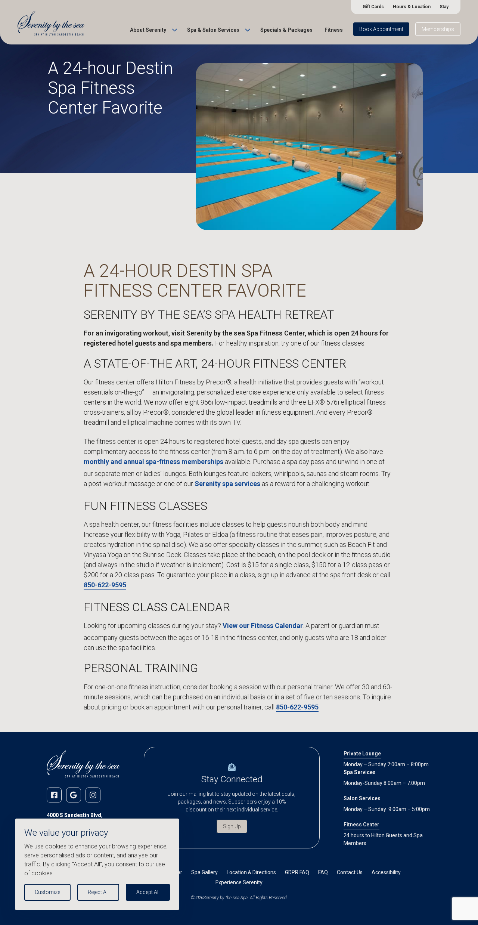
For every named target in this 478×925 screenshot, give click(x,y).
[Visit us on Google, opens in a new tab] (73, 795)
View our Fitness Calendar (263, 625)
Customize (47, 892)
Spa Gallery (204, 872)
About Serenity (148, 30)
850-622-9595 (105, 585)
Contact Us (350, 872)
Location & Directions (251, 872)
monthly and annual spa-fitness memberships (153, 461)
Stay (444, 6)
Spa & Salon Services (213, 30)
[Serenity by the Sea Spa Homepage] (51, 24)
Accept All (147, 892)
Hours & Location (412, 6)
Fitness (334, 30)
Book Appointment (381, 29)
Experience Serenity (239, 882)
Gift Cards (373, 6)
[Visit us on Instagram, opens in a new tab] (93, 795)
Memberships (438, 29)
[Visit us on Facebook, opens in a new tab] (54, 795)
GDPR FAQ (297, 872)
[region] (97, 864)
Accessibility (386, 872)
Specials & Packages (286, 30)
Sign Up (232, 826)
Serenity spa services (227, 484)
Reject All (98, 892)
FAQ (323, 872)
